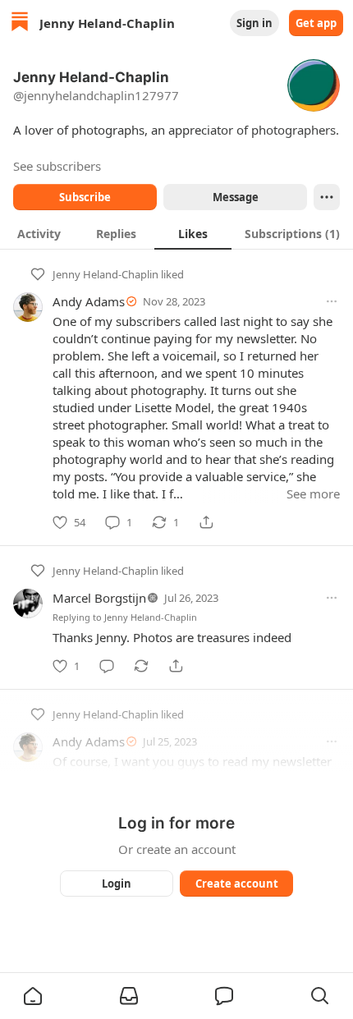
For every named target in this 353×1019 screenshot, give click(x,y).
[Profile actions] (327, 197)
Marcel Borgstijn (99, 598)
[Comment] (107, 666)
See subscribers (57, 166)
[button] (33, 996)
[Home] (20, 23)
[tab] (38, 233)
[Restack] (141, 666)
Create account (236, 883)
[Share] (206, 522)
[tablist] (176, 233)
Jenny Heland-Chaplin (105, 274)
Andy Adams (89, 301)
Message (236, 197)
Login (116, 883)
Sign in (254, 23)
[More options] (332, 301)
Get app (316, 23)
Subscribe (85, 197)
